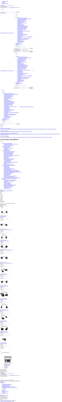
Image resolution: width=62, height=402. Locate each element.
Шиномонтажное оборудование (9, 164)
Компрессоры (6, 157)
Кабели (8, 137)
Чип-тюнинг (19, 23)
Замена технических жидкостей (22, 27)
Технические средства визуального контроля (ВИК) (12, 177)
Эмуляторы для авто (20, 24)
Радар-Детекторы (6, 187)
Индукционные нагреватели (21, 29)
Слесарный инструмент (7, 160)
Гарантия (3, 392)
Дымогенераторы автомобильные (22, 34)
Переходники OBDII (3, 137)
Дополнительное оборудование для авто (10, 106)
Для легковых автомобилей (48, 137)
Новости (21, 44)
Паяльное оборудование (7, 173)
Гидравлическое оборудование (9, 102)
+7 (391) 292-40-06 (17, 49)
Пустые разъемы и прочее (19, 137)
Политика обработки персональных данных (7, 401)
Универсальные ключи (7, 188)
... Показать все (19, 30)
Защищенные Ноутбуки (21, 35)
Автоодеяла (6, 115)
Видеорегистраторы (20, 41)
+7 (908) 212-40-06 (11, 7)
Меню (17, 14)
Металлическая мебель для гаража (9, 158)
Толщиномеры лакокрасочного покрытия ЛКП (24, 36)
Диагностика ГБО (20, 33)
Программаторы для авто (21, 21)
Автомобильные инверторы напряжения (23, 38)
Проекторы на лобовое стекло (8, 185)
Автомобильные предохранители (22, 39)
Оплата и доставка (5, 391)
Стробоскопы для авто (7, 174)
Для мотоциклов (34, 137)
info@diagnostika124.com (4, 395)
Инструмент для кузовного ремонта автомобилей (11, 155)
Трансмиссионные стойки (8, 162)
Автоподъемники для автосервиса (22, 26)
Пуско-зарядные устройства (8, 186)
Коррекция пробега (7, 97)
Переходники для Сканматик (27, 137)
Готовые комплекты (40, 137)
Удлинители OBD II (12, 137)
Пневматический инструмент (8, 159)
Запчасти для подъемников (21, 28)
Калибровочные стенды (7, 156)
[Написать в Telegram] (2, 9)
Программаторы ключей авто (22, 22)
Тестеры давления (7, 175)
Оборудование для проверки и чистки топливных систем (13, 171)
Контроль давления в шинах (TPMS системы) (11, 170)
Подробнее (5, 367)
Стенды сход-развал (7, 161)
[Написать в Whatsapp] (2, 10)
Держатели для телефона (8, 184)
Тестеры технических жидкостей (9, 176)
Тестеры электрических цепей (22, 20)
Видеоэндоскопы (20, 31)
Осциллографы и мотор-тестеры (9, 172)
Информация (2, 382)
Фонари (5, 163)
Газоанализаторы (20, 32)
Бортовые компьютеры (21, 40)
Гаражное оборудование (21, 25)
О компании (17, 44)
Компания (1, 381)
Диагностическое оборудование (9, 93)
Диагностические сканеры (21, 19)
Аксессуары (19, 37)
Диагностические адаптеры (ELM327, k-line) (24, 18)
